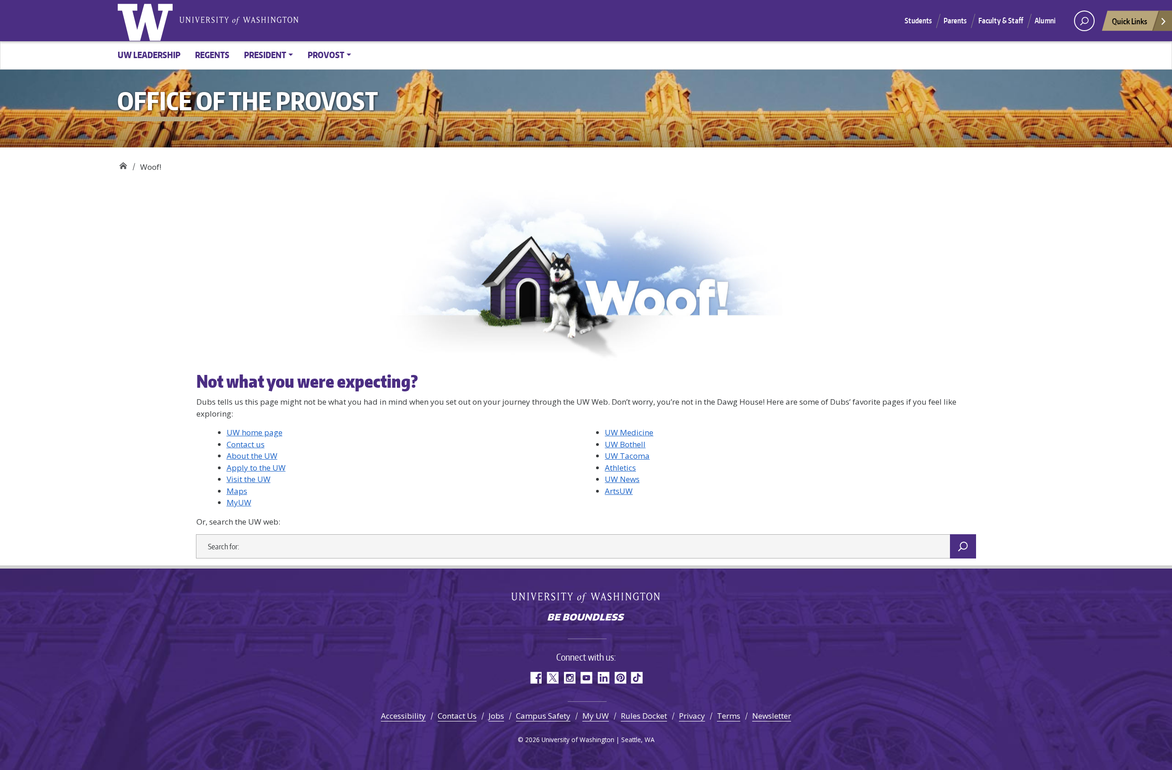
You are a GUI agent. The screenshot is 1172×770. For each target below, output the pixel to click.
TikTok (637, 678)
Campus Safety (543, 715)
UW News (622, 479)
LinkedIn (603, 678)
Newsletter (771, 715)
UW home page (254, 432)
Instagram (569, 678)
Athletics (620, 467)
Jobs (496, 715)
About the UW (252, 455)
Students (918, 20)
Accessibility (403, 715)
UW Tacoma (627, 455)
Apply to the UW (256, 467)
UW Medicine (629, 432)
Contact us (246, 444)
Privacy (692, 715)
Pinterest (620, 678)
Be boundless (586, 618)
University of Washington (147, 20)
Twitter (552, 678)
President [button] (265, 54)
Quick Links (1129, 21)
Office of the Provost (123, 164)
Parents (955, 20)
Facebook (535, 678)
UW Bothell (625, 444)
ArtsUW (619, 491)
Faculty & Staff (1000, 20)
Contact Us (457, 715)
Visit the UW (249, 479)
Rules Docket (644, 715)
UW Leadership (149, 54)
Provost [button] (326, 54)
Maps (237, 491)
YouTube (586, 678)
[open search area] (1084, 21)
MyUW (239, 502)
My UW (595, 715)
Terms (728, 715)
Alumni (1045, 20)
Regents (212, 54)
